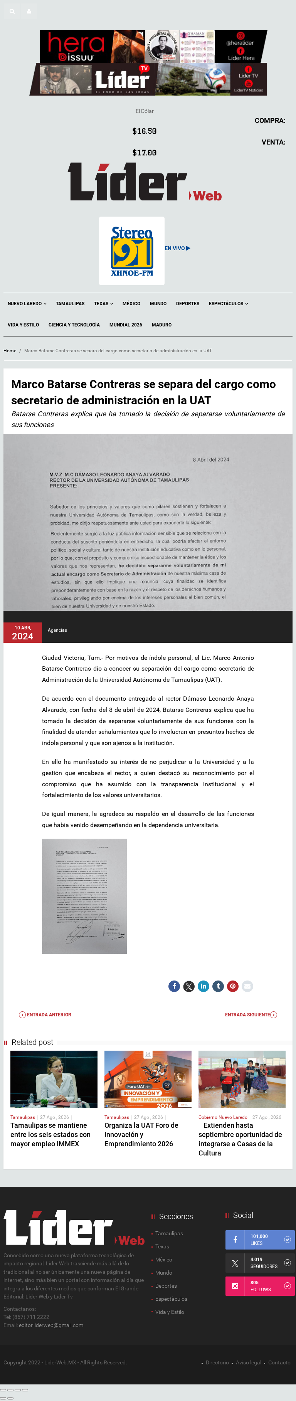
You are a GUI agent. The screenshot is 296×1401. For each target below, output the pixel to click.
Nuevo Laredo (25, 303)
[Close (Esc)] (3, 1390)
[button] (12, 11)
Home (9, 350)
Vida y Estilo (23, 325)
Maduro (162, 325)
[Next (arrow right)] (10, 1398)
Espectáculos (226, 303)
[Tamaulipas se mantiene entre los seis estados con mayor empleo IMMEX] (54, 1079)
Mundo (158, 303)
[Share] (10, 1390)
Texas (101, 303)
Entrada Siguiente (247, 1015)
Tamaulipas (70, 303)
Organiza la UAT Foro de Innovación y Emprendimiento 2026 (141, 1134)
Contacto (279, 1362)
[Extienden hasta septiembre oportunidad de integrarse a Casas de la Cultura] (242, 1079)
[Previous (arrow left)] (3, 1398)
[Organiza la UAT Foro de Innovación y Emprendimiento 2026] (148, 1079)
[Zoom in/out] (25, 1390)
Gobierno (208, 1117)
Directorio (217, 1362)
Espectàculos (171, 1299)
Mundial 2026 (125, 325)
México (131, 303)
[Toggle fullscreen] (18, 1390)
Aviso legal (248, 1362)
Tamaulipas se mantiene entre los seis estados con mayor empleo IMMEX (50, 1134)
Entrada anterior (48, 1015)
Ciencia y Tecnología (74, 325)
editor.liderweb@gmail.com (51, 1325)
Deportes (187, 303)
